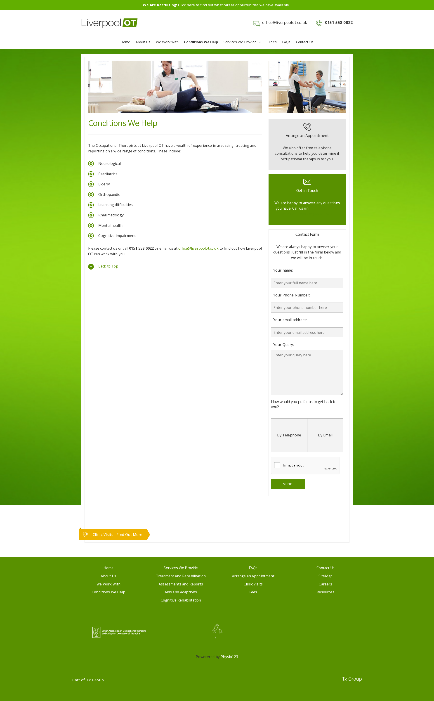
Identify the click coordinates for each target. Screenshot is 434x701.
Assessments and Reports (181, 584)
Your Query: (283, 344)
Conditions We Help (201, 42)
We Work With (167, 42)
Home (125, 42)
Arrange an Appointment (253, 575)
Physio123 (229, 656)
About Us (143, 42)
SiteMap (325, 575)
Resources (325, 592)
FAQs (286, 42)
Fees (273, 42)
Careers (325, 584)
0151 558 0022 (339, 22)
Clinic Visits (253, 584)
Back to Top (108, 266)
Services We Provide (240, 42)
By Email (325, 435)
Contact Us (305, 42)
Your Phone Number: (291, 295)
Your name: (283, 270)
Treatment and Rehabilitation (181, 575)
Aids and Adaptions (181, 592)
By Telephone (289, 435)
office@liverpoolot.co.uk (284, 22)
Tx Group (95, 679)
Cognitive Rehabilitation (181, 600)
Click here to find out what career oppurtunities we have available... (217, 4)
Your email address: (290, 319)
